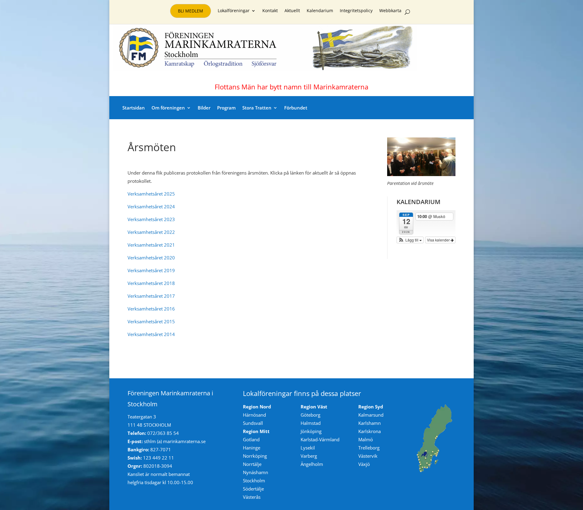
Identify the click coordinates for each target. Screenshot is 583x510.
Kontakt (270, 11)
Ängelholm (312, 464)
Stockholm (254, 480)
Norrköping (255, 456)
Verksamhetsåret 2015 (151, 321)
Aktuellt (292, 11)
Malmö (365, 439)
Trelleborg (369, 448)
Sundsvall (253, 423)
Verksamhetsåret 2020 (151, 258)
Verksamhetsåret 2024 (151, 206)
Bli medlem (190, 11)
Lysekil (308, 448)
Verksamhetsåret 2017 (151, 296)
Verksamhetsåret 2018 (151, 283)
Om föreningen (168, 108)
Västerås (252, 497)
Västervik (367, 456)
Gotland (251, 439)
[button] (410, 240)
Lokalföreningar (234, 11)
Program (226, 108)
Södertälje (253, 489)
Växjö (364, 464)
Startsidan (133, 108)
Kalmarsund (371, 415)
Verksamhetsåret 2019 (151, 270)
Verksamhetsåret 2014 (151, 334)
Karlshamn (369, 423)
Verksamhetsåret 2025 (151, 194)
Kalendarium (320, 11)
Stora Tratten (256, 108)
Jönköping (311, 431)
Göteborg (310, 415)
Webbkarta (390, 11)
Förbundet (295, 108)
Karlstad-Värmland (320, 439)
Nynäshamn (255, 472)
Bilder (204, 108)
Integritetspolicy (356, 11)
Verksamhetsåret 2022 (151, 232)
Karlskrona (369, 431)
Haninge (251, 448)
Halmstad (311, 423)
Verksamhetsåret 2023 (151, 219)
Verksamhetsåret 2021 (151, 245)
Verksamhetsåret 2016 (151, 309)
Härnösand (254, 415)
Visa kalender (439, 239)
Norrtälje (252, 464)
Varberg (309, 456)
